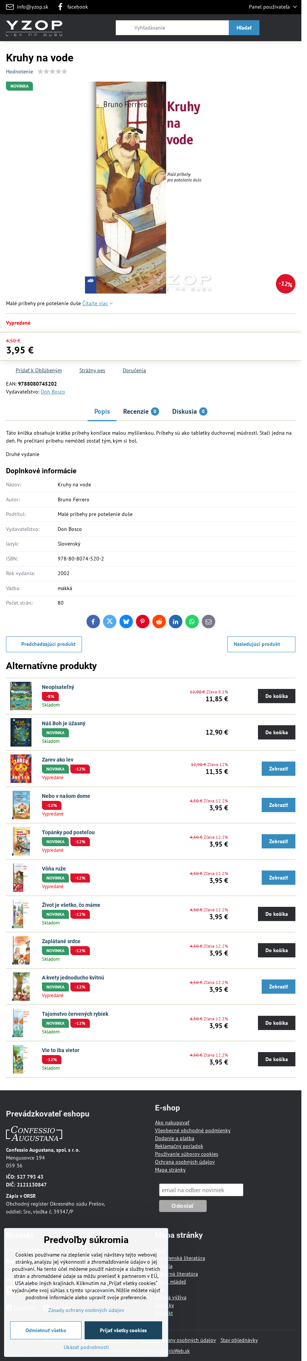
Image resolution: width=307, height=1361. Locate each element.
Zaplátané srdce (61, 941)
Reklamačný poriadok (179, 1146)
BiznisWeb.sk (175, 1351)
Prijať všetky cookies (123, 1330)
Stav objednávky (239, 1340)
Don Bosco (53, 391)
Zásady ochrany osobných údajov (178, 1340)
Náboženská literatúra (180, 1258)
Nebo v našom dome (66, 796)
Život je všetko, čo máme (71, 905)
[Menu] (292, 27)
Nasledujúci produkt (257, 644)
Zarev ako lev (57, 760)
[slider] (52, 72)
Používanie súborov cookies (186, 1154)
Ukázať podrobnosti (86, 1347)
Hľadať (244, 27)
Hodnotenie (19, 71)
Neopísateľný (58, 687)
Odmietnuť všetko (45, 1330)
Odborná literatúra (176, 1273)
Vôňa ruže (54, 869)
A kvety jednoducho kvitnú (73, 978)
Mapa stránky (170, 1169)
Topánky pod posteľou (68, 832)
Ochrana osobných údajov (185, 1161)
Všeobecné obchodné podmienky (193, 1130)
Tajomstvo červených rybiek (75, 1014)
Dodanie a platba (174, 1138)
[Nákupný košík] (274, 27)
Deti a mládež (170, 1281)
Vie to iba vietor (60, 1050)
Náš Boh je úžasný (63, 723)
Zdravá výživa (170, 1297)
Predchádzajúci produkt (48, 644)
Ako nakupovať (172, 1122)
